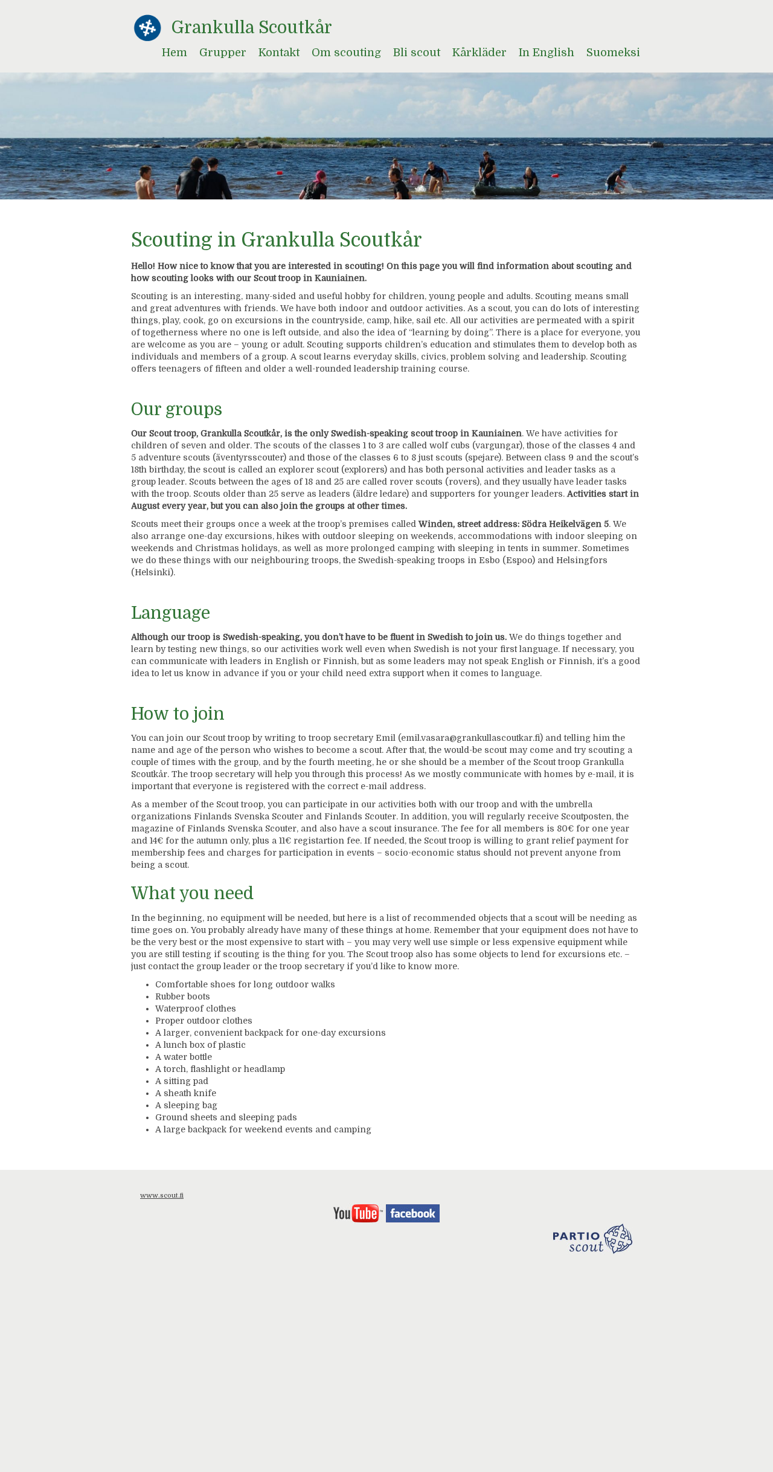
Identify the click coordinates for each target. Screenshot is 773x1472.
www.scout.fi (162, 1195)
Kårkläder (479, 53)
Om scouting (346, 53)
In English (546, 53)
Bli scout (416, 53)
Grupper (222, 53)
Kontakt (279, 53)
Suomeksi (613, 53)
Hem (174, 53)
